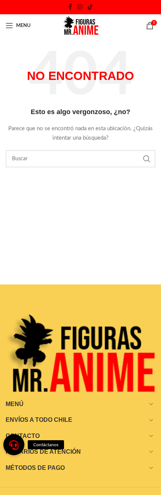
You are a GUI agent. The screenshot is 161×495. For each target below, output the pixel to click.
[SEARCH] (146, 158)
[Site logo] (80, 25)
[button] (13, 444)
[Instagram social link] (80, 7)
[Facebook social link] (70, 7)
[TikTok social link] (90, 7)
